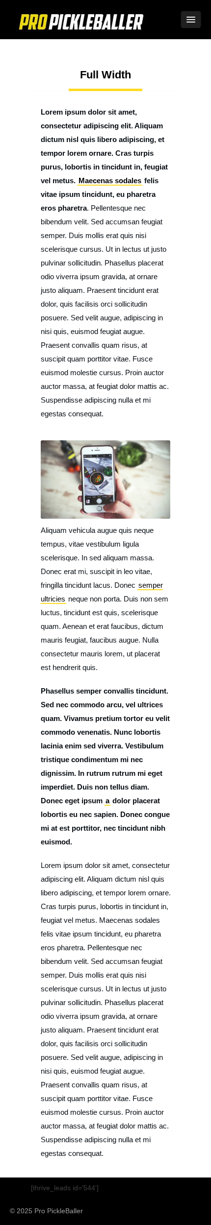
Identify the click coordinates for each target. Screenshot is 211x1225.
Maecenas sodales (110, 180)
